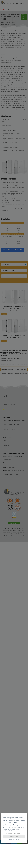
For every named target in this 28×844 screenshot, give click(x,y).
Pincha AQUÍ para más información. (14, 833)
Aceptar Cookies (14, 836)
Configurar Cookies (14, 839)
